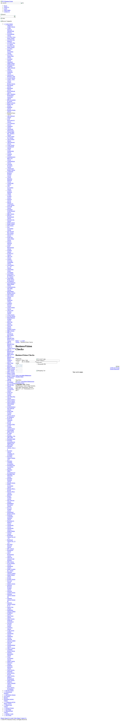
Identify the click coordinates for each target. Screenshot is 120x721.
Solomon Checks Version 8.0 (11, 595)
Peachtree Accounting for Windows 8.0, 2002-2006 (11, 443)
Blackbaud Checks (10, 89)
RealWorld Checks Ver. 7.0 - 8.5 (11, 541)
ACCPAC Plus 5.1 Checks (11, 43)
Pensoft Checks (11, 483)
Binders (6, 698)
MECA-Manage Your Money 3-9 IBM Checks (10, 352)
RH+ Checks (10, 548)
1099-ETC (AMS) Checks (11, 26)
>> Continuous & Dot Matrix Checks (9, 703)
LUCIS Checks (11, 316)
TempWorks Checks (10, 634)
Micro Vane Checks (10, 363)
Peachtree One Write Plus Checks (11, 475)
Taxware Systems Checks (9, 625)
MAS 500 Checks (9, 325)
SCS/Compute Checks (11, 564)
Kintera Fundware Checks (9, 300)
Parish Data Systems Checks (10, 413)
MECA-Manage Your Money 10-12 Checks (10, 339)
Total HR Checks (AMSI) (11, 640)
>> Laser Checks (8, 24)
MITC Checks (11, 372)
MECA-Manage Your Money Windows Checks (10, 358)
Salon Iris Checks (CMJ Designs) (10, 559)
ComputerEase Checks (11, 162)
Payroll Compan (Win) (11, 423)
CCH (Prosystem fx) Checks (11, 120)
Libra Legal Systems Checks (10, 312)
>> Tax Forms (7, 715)
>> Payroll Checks (9, 690)
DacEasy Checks (9, 200)
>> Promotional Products (8, 692)
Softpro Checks (11, 583)
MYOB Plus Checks (10, 385)
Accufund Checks (9, 59)
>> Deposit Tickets (9, 708)
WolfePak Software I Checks (10, 667)
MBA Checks (10, 331)
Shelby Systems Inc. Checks (11, 569)
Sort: (27, 360)
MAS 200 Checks (9, 322)
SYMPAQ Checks (10, 613)
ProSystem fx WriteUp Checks (10, 522)
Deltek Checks (11, 222)
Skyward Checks (9, 581)
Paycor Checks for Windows (11, 416)
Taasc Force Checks (10, 616)
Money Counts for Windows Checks (11, 378)
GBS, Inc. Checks (9, 257)
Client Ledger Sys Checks (10, 137)
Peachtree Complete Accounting (10, 462)
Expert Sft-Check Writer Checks (10, 239)
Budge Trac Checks (10, 105)
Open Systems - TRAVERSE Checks (11, 404)
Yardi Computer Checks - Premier (11, 685)
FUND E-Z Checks (10, 254)
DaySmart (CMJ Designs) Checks (11, 211)
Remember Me (42, 364)
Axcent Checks (11, 78)
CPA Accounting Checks (10, 187)
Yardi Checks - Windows (11, 681)
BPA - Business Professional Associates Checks (11, 96)
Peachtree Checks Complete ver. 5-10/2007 (10, 453)
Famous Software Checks (9, 243)
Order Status (7, 10)
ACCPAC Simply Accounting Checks (10, 51)
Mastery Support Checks (11, 328)
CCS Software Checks (11, 124)
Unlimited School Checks (11, 650)
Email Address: (40, 360)
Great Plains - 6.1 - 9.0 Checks (10, 266)
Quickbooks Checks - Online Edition (11, 530)
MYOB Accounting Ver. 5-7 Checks (11, 382)
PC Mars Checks (9, 434)
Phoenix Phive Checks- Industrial (11, 493)
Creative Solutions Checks (9, 192)
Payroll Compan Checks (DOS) (11, 427)
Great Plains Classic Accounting (10, 271)
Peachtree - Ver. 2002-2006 (11, 436)
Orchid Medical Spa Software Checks (11, 408)
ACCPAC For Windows (11, 40)
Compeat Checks (9, 154)
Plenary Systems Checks (9, 497)
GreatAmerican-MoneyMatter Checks (11, 284)
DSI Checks (10, 225)
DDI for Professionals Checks (10, 217)
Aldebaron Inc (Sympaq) (11, 65)
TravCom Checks (9, 643)
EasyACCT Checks (10, 235)
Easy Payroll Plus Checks (10, 232)
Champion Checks (10, 127)
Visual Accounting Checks (10, 658)
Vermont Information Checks (10, 654)
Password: (39, 362)
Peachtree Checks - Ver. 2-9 (11, 448)
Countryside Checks (10, 184)
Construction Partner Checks (11, 169)
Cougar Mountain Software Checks (9, 179)
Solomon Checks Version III (11, 600)
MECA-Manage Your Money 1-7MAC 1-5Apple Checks (11, 345)
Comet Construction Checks (10, 151)
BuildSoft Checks (9, 108)
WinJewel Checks (9, 663)
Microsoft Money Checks (11, 366)
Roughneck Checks (10, 550)
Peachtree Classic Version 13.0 (11, 458)
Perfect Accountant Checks (10, 486)
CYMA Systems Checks (9, 196)
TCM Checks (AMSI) (10, 631)
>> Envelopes (7, 709)
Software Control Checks (11, 591)
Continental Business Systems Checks (10, 174)
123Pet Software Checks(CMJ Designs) (10, 30)
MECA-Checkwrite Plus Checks (10, 334)
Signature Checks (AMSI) (11, 572)
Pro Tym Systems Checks (9, 509)
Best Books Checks (10, 86)
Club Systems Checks (10, 140)
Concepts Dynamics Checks (9, 166)
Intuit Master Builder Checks (11, 292)
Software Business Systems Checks (9, 587)
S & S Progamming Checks (10, 554)
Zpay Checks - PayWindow (11, 688)
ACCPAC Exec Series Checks (11, 37)
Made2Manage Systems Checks (11, 319)
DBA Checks (10, 214)
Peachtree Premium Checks (9, 480)
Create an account (114, 367)
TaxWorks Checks (9, 628)
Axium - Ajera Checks (11, 80)
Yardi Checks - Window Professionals (11, 677)
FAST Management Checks (10, 247)
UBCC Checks (11, 648)
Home (5, 5)
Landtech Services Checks (9, 304)
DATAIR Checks (9, 207)
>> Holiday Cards (8, 714)
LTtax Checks (10, 315)
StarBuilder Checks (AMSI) (11, 610)
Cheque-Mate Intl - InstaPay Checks (10, 133)
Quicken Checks (9, 533)
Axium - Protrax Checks (11, 83)
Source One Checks (10, 607)
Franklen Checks (9, 251)
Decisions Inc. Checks (11, 220)
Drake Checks (11, 224)
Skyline (9, 578)
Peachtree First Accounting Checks (11, 467)
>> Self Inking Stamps (10, 695)
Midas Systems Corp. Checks (11, 369)
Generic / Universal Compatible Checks (10, 261)
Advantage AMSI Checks (11, 62)
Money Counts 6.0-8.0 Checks (11, 374)
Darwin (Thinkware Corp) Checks (10, 204)
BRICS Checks (11, 103)
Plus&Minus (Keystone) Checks (10, 505)
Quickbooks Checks (10, 526)
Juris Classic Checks (10, 296)
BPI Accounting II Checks (11, 100)
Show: (23, 360)
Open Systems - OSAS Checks (11, 400)
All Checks (7, 696)
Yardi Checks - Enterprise (11, 670)
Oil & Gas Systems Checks (9, 394)
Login (5, 8)
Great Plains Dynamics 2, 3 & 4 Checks (11, 275)
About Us (6, 7)
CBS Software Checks (11, 116)
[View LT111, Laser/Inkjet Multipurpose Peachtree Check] (26, 383)
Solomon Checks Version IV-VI (11, 604)
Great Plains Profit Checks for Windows (10, 280)
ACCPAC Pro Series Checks (11, 46)
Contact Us (7, 11)
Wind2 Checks (11, 661)
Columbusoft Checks (10, 147)
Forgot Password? (114, 369)
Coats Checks (10, 145)
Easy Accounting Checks (10, 228)
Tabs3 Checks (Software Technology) (10, 620)
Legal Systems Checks (11, 308)
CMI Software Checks (11, 143)
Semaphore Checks (10, 567)
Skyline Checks (11, 579)
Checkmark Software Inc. (10, 129)
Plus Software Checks (10, 501)
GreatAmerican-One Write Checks (11, 288)
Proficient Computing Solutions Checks (10, 517)
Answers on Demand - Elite (11, 75)
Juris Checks (10, 294)
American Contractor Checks (10, 72)
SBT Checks (10, 562)
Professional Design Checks (11, 512)
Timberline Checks (10, 637)
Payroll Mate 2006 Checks (10, 431)
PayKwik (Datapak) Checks (9, 420)
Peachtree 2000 (11, 439)
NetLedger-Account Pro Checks (10, 389)
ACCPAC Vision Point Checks (10, 56)
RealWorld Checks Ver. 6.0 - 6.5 (11, 537)
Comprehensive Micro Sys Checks (11, 158)
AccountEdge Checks (10, 34)
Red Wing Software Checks (9, 546)
